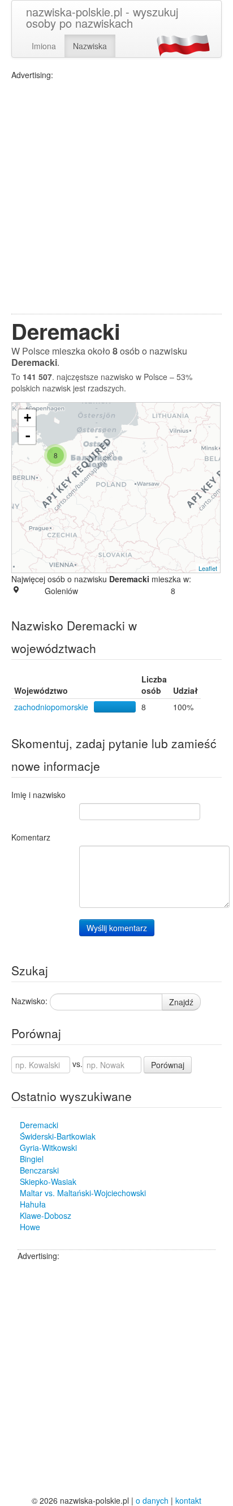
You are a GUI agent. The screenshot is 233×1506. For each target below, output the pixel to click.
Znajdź (181, 1002)
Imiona (44, 46)
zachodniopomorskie (51, 707)
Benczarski (39, 1170)
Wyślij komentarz (117, 927)
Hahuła (33, 1204)
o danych (152, 1500)
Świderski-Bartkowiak (58, 1136)
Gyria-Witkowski (48, 1147)
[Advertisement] (116, 197)
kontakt (188, 1500)
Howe (30, 1226)
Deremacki (39, 1124)
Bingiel (32, 1158)
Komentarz (30, 837)
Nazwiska (90, 46)
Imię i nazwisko (38, 794)
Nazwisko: (29, 1000)
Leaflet (208, 568)
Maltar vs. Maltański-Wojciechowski (83, 1192)
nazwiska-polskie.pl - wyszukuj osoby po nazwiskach (102, 17)
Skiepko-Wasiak (48, 1181)
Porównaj (167, 1064)
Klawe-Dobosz (45, 1215)
